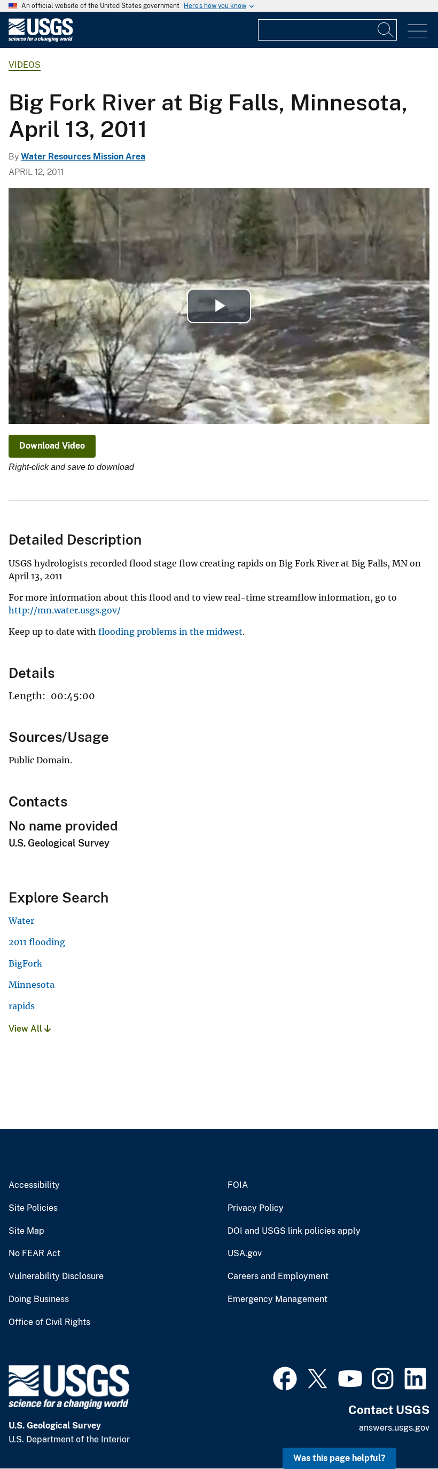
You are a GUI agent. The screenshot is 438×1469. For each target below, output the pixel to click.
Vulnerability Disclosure (56, 1276)
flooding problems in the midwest (170, 631)
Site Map (26, 1231)
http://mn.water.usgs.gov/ (65, 610)
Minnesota (31, 984)
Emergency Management (277, 1299)
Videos (25, 65)
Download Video (52, 446)
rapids (22, 1006)
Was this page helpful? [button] (339, 1458)
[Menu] (417, 31)
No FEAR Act (34, 1253)
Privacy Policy (256, 1208)
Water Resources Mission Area (83, 156)
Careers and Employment (278, 1276)
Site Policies (33, 1208)
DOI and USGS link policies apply (294, 1231)
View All (26, 1029)
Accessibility (34, 1185)
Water (21, 920)
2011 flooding (37, 942)
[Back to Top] (399, 1430)
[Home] (41, 39)
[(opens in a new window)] (285, 1377)
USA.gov (245, 1253)
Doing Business (39, 1299)
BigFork (25, 963)
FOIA (238, 1185)
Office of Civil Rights (49, 1322)
